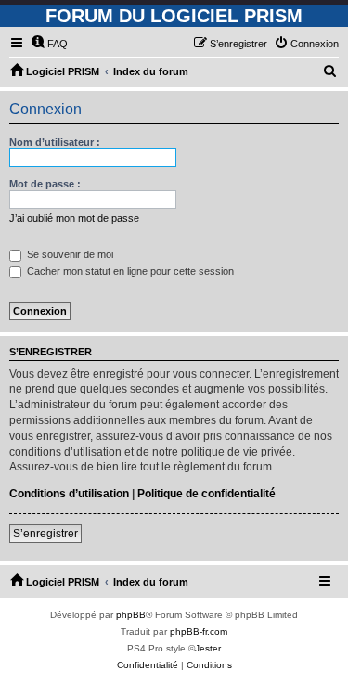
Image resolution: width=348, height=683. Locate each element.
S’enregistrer (45, 533)
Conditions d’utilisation (69, 493)
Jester (208, 648)
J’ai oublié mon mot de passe (74, 218)
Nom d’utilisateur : (54, 142)
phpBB (131, 615)
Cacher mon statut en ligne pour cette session (129, 271)
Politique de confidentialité (206, 493)
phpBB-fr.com (198, 631)
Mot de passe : (45, 183)
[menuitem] (49, 43)
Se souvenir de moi (68, 254)
